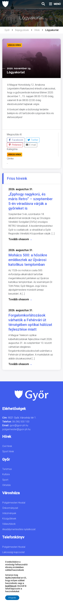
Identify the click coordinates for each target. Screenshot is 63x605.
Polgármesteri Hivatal (13, 502)
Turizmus (7, 469)
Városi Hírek (14, 154)
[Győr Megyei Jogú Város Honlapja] (5, 4)
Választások (9, 523)
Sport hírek (8, 451)
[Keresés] (43, 4)
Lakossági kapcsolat (13, 552)
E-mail (32, 144)
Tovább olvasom (20, 239)
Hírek (37, 30)
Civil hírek (7, 446)
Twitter (34, 139)
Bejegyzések (22, 30)
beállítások (10, 586)
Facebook (17, 139)
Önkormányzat (10, 508)
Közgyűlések (9, 518)
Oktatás (6, 485)
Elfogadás (12, 598)
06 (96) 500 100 (20, 421)
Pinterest (16, 144)
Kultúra (6, 474)
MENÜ (57, 4)
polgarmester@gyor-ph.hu (16, 429)
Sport (5, 479)
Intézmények (9, 513)
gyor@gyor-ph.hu (19, 425)
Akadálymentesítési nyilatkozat (18, 529)
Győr (7, 30)
